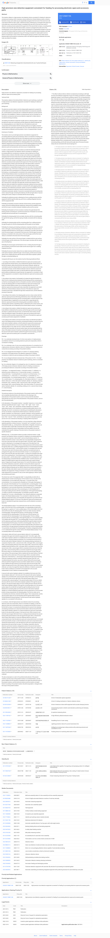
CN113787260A (7, 766)
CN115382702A (7, 771)
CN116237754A (6, 804)
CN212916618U (6, 832)
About (35, 935)
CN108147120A (7, 697)
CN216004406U (6, 826)
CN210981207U (6, 841)
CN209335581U (7, 708)
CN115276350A (6, 835)
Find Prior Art (75, 22)
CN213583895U (6, 860)
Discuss (82, 66)
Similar (84, 22)
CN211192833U (6, 795)
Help (75, 935)
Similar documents (70, 62)
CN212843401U (6, 801)
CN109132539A (7, 704)
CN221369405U (6, 863)
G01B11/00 (7, 63)
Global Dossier (75, 66)
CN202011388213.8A (8, 885)
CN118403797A (6, 807)
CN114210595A (6, 838)
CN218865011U (6, 845)
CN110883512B (6, 810)
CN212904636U (6, 857)
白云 (65, 28)
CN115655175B (6, 820)
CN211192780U (7, 720)
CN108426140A (7, 701)
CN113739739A (6, 866)
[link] (24, 63)
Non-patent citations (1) (78, 60)
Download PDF (65, 22)
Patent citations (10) (67, 60)
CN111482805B (6, 814)
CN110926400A (7, 712)
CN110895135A (6, 851)
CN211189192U (7, 715)
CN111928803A (6, 848)
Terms (61, 935)
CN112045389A (6, 823)
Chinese (70, 26)
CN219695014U (6, 854)
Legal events (62, 62)
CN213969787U (6, 869)
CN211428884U (7, 724)
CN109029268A (6, 798)
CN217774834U (6, 817)
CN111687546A (7, 727)
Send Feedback (43, 935)
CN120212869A (7, 775)
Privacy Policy (68, 935)
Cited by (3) (87, 60)
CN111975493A (7, 731)
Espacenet (69, 66)
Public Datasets (53, 935)
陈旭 (68, 28)
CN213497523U (6, 829)
